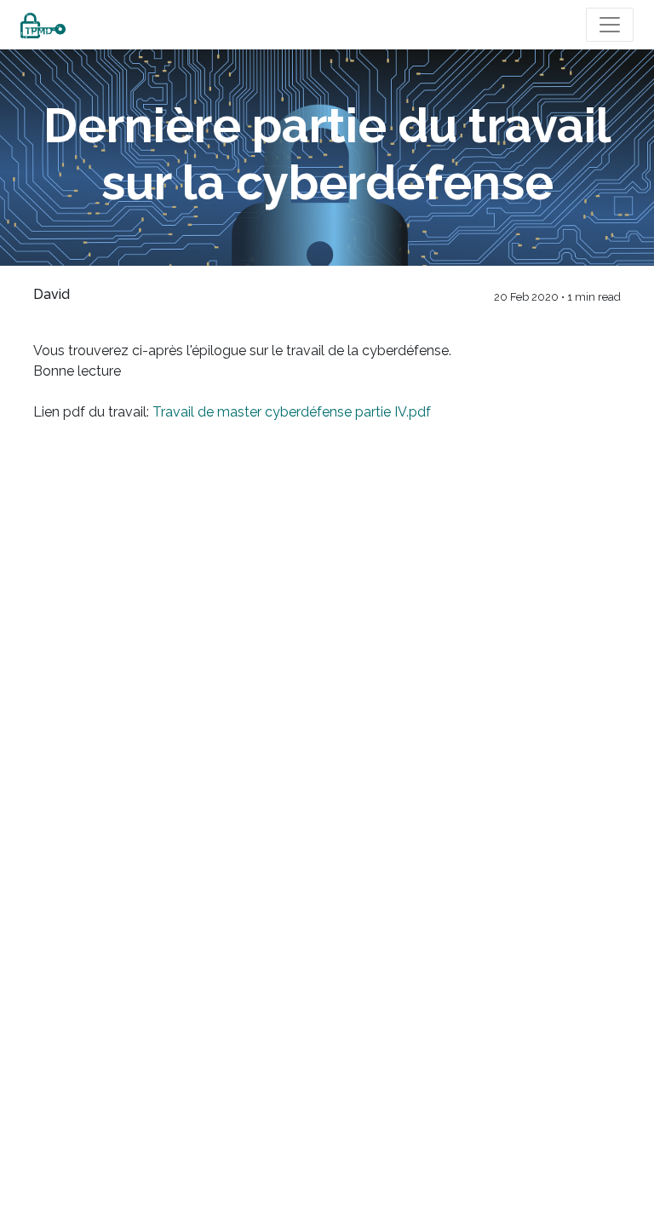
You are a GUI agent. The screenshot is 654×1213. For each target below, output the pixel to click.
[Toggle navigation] (610, 25)
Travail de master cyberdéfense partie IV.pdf (290, 412)
